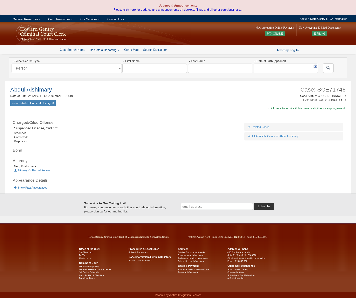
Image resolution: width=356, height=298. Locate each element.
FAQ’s (82, 255)
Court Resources (59, 19)
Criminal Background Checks (191, 252)
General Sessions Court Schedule (95, 269)
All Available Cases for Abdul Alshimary (275, 136)
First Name (132, 61)
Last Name (198, 61)
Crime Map (131, 50)
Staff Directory (86, 252)
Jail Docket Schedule (89, 272)
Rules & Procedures (138, 252)
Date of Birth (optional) (271, 61)
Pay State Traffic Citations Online (194, 269)
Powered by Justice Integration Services (178, 295)
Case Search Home (72, 50)
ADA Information (337, 18)
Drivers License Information (191, 261)
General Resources (25, 19)
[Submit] (328, 68)
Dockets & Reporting (89, 266)
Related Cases (260, 127)
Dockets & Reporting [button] (103, 50)
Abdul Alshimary (31, 89)
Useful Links (85, 258)
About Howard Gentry (312, 18)
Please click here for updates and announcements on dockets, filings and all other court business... (178, 9)
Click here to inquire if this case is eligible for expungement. (307, 108)
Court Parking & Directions (91, 275)
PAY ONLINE (275, 33)
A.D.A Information (235, 278)
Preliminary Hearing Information (193, 258)
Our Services (89, 19)
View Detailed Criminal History (32, 103)
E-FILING (319, 33)
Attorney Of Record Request (34, 170)
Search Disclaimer (155, 50)
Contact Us (115, 19)
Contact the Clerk (235, 272)
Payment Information (188, 272)
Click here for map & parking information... (247, 258)
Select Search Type (27, 61)
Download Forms (87, 278)
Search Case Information (140, 260)
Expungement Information (190, 255)
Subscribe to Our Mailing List (241, 275)
